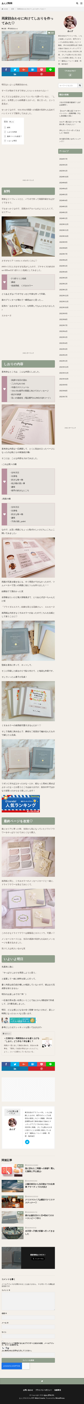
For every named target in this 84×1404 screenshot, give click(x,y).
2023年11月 (63, 230)
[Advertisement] (28, 162)
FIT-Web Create (38, 1398)
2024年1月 (63, 218)
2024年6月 (63, 189)
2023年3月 (63, 278)
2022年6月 (63, 331)
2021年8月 (63, 391)
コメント (6, 1290)
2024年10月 (63, 177)
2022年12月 (63, 296)
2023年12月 (63, 224)
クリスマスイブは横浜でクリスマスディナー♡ (40, 1201)
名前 (4, 1313)
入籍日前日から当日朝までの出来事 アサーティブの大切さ (40, 1185)
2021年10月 (63, 379)
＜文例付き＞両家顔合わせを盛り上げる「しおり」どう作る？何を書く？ (21, 1039)
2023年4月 (63, 272)
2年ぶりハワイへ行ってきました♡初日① (69, 131)
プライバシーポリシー (43, 1390)
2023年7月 (63, 254)
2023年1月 (63, 290)
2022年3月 (63, 349)
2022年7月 (63, 325)
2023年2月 (63, 284)
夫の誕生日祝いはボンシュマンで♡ (70, 140)
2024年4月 (63, 200)
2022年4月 (63, 343)
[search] (80, 85)
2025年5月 (63, 165)
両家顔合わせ (13, 28)
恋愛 (12, 9)
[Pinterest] (41, 74)
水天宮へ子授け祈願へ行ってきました (40, 1232)
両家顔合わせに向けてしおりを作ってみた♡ (31, 9)
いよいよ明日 (10, 141)
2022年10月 (63, 307)
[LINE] (50, 69)
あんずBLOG (7, 3)
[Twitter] (14, 69)
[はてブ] (32, 69)
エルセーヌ (6, 315)
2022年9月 (63, 313)
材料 (7, 127)
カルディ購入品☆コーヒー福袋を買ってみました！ (70, 123)
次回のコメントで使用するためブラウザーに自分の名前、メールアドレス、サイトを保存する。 (28, 1344)
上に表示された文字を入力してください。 (17, 1350)
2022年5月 (63, 337)
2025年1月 (63, 171)
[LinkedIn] (15, 74)
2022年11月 (63, 301)
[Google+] (23, 69)
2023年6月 (63, 260)
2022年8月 (63, 319)
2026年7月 (63, 159)
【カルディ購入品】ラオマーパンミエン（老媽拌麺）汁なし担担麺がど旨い (70, 113)
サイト (4, 1332)
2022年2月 (63, 355)
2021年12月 (63, 367)
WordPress (60, 1398)
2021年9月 (63, 385)
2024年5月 (63, 194)
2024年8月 (63, 183)
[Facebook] (6, 69)
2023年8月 (63, 248)
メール (5, 1323)
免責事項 (57, 1390)
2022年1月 (63, 361)
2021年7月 (63, 397)
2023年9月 (63, 242)
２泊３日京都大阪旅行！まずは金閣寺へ (70, 103)
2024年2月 (63, 212)
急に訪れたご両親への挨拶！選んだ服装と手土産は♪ (40, 1169)
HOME (6, 9)
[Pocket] (41, 69)
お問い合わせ (28, 1390)
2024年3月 (63, 206)
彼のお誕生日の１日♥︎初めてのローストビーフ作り (39, 1216)
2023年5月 (63, 266)
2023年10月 (63, 236)
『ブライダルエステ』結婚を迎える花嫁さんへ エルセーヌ (28, 607)
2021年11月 (63, 373)
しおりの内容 (10, 132)
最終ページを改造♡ (13, 136)
